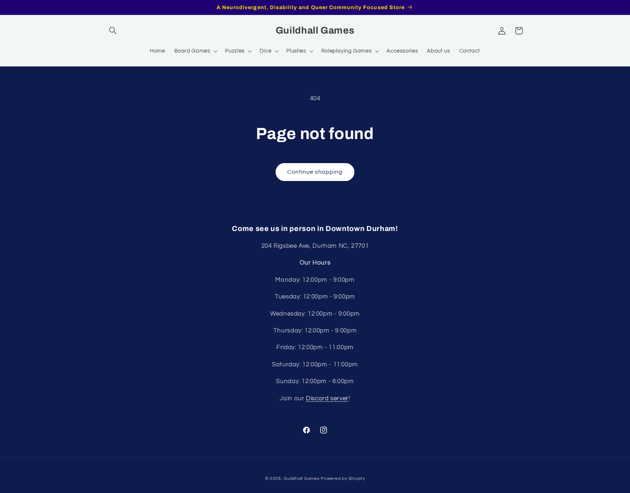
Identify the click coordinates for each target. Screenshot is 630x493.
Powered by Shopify (343, 479)
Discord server (327, 398)
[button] (113, 30)
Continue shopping (315, 172)
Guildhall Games (301, 479)
